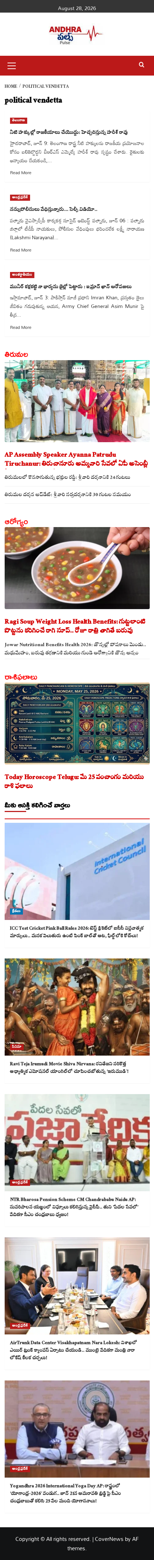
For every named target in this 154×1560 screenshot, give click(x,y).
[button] (12, 65)
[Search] (141, 65)
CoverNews (109, 1538)
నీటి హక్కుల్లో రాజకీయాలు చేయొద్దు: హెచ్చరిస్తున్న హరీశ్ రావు (69, 133)
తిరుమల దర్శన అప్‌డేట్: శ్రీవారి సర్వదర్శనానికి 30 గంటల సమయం (68, 495)
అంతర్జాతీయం (22, 275)
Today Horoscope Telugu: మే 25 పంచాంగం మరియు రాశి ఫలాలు (74, 783)
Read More (21, 172)
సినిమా (16, 1047)
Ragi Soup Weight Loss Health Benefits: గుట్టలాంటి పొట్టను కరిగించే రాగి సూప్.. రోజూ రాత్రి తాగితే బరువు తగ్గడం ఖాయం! (75, 627)
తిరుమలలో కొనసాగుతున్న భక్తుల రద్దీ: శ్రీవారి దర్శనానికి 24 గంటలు (67, 478)
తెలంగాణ (18, 121)
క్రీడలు (16, 911)
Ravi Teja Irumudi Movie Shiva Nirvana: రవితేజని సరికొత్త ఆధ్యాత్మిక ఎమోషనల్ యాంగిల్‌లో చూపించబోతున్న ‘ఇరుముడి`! (69, 1068)
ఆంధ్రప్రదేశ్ (20, 198)
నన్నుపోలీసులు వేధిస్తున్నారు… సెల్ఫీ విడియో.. (54, 210)
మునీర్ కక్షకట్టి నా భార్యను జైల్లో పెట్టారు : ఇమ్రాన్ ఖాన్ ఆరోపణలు (71, 287)
